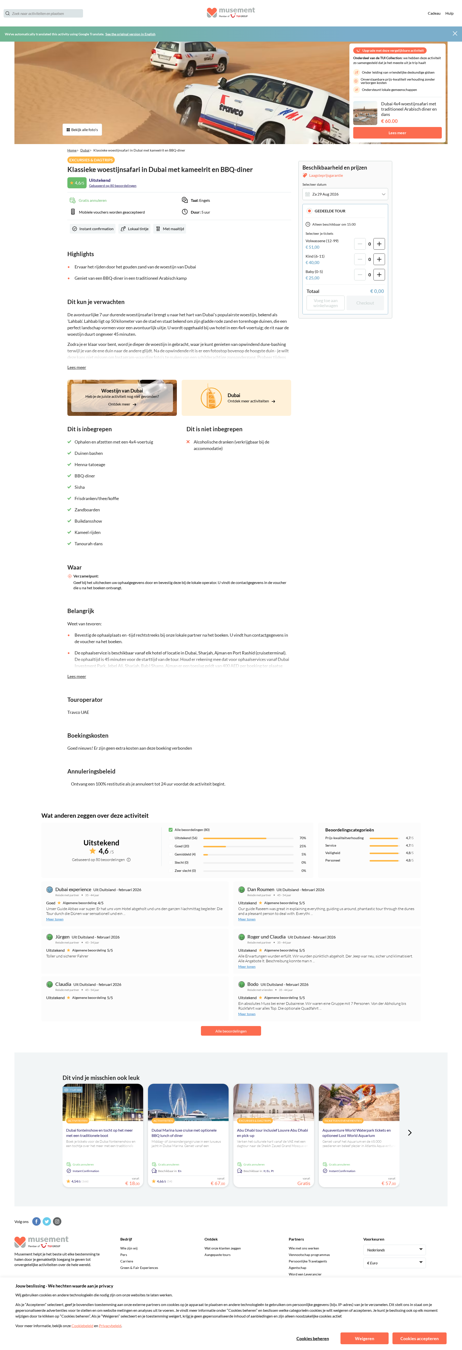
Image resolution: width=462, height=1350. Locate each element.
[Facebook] (36, 1221)
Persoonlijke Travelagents (308, 1261)
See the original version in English (130, 34)
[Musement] (231, 13)
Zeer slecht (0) (185, 870)
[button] (345, 211)
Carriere (126, 1261)
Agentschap (297, 1268)
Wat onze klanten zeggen (223, 1248)
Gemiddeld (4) (185, 854)
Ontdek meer (119, 404)
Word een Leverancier (305, 1274)
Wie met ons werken (304, 1248)
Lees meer (397, 132)
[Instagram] (56, 1221)
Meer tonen (55, 919)
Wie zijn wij (129, 1248)
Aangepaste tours (218, 1255)
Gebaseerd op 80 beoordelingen (112, 186)
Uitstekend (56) (186, 838)
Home (72, 150)
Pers (123, 1255)
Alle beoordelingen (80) (192, 830)
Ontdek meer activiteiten (249, 401)
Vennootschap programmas (309, 1255)
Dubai (85, 150)
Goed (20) (182, 846)
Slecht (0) (181, 862)
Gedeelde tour (330, 211)
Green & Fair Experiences (139, 1268)
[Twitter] (46, 1221)
